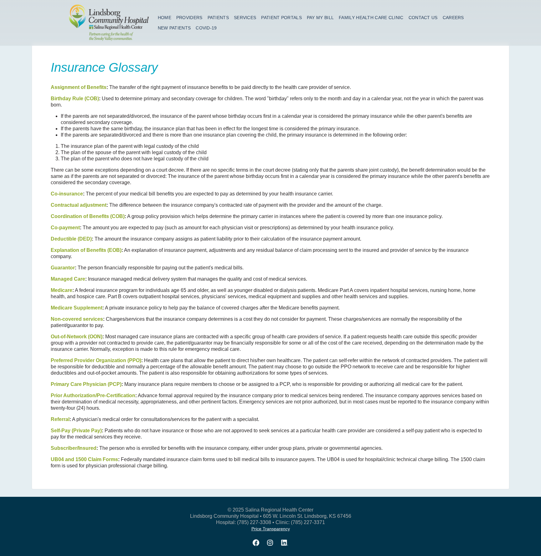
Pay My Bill (320, 17)
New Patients (174, 27)
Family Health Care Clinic (371, 17)
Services (245, 17)
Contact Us (423, 17)
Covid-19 (206, 27)
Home (164, 17)
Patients (218, 17)
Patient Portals (281, 17)
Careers (453, 17)
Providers (189, 17)
